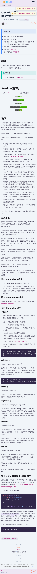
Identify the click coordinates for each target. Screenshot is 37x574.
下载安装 (16, 52)
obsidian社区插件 (24, 20)
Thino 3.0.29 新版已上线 (27, 8)
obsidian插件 (6, 538)
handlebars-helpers (7, 304)
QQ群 (18, 550)
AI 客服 (18, 547)
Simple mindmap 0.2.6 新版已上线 (24, 13)
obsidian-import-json (13, 93)
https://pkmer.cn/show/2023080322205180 (18, 566)
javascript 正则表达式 (20, 341)
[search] (17, 2)
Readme (20, 77)
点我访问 (13, 49)
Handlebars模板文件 (17, 156)
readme (14, 538)
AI (6, 24)
